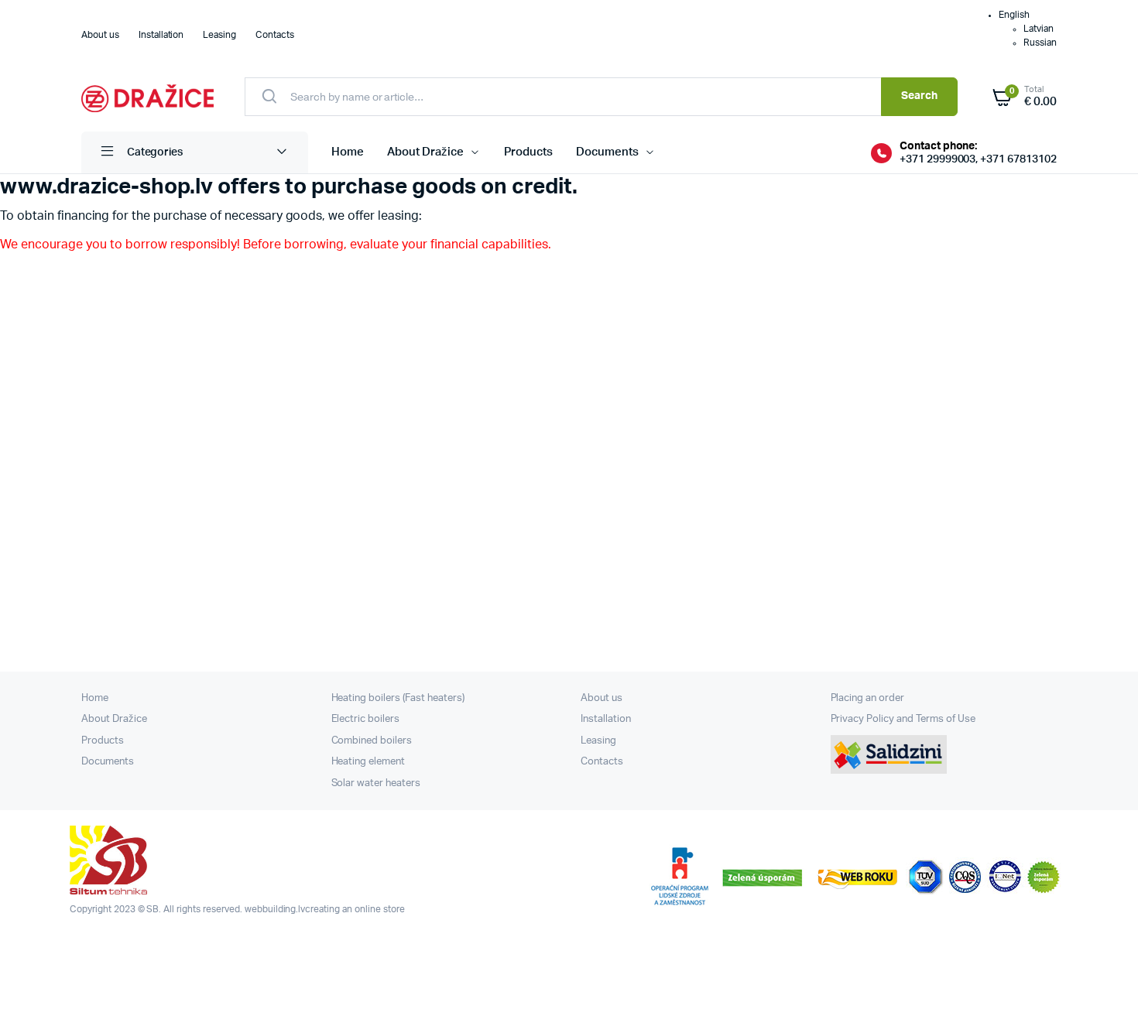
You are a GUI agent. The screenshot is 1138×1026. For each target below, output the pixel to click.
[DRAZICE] (147, 96)
